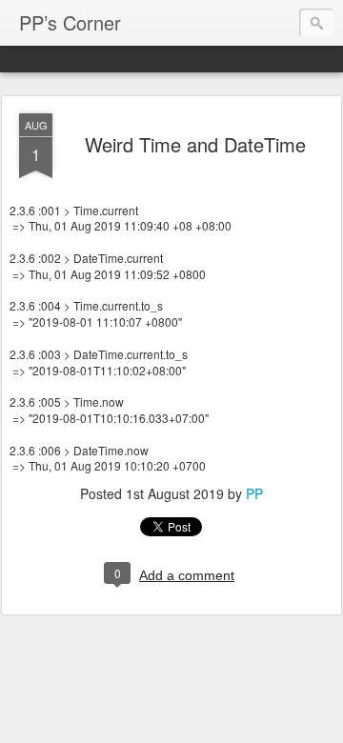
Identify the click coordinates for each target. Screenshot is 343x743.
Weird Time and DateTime (195, 144)
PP (254, 493)
